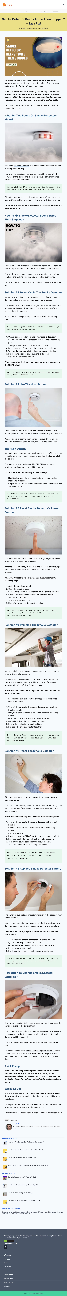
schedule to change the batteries (40, 1051)
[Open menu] (63, 4)
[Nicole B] (9, 1127)
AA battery (24, 945)
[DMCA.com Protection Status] (33, 1241)
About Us (7, 1259)
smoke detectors (21, 166)
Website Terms (8, 1278)
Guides (6, 1263)
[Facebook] (5, 1247)
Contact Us (7, 1266)
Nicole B (22, 28)
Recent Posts (13, 1120)
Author (6, 1120)
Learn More (55, 11)
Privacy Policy (8, 1282)
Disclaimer (7, 1286)
